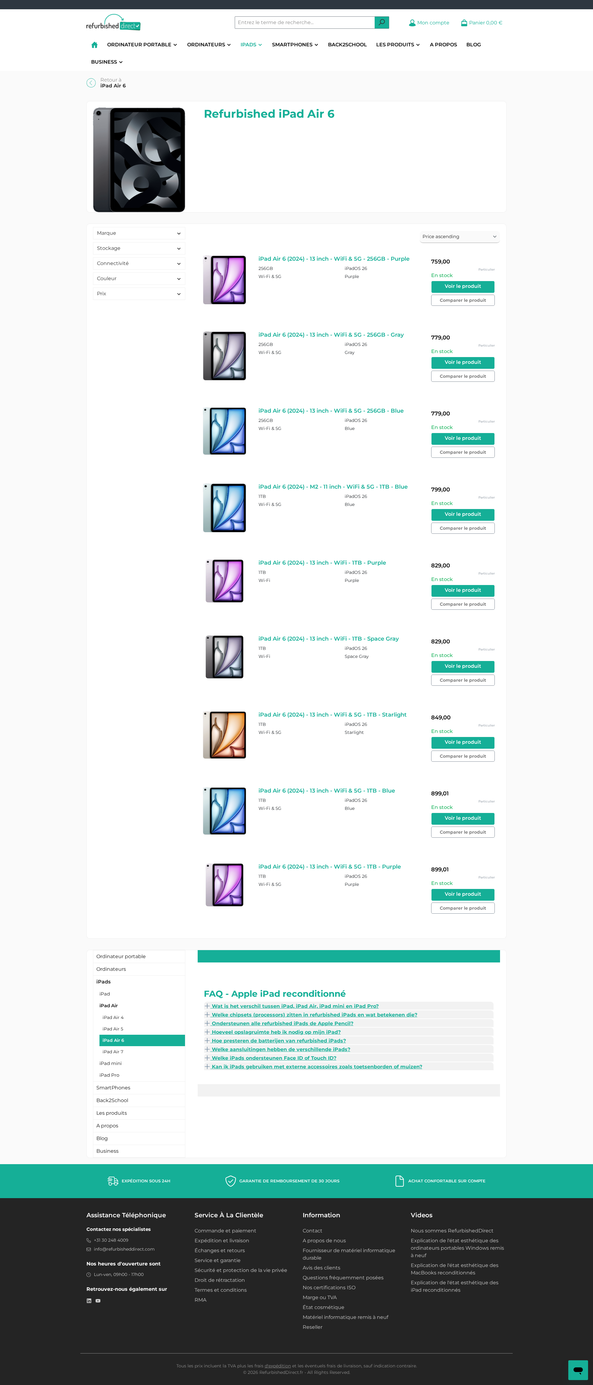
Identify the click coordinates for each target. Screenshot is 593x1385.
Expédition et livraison (222, 1241)
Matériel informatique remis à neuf (345, 1317)
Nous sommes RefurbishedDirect (452, 1231)
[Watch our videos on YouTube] (98, 1300)
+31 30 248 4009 (111, 1240)
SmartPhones (113, 1088)
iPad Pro (109, 1075)
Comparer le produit (463, 300)
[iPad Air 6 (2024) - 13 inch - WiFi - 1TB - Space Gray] (224, 657)
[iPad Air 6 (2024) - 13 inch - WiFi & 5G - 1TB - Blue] (224, 811)
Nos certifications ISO (329, 1287)
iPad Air (108, 1005)
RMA (200, 1300)
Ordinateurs (111, 969)
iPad (104, 994)
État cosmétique (323, 1307)
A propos (107, 1126)
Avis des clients (321, 1268)
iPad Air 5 (113, 1029)
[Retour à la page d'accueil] (113, 23)
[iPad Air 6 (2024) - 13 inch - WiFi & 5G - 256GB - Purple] (224, 280)
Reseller (312, 1327)
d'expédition (278, 1366)
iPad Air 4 (113, 1017)
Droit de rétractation (220, 1280)
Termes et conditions (221, 1290)
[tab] (349, 1006)
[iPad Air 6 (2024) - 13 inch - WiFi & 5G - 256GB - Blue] (224, 431)
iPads (103, 982)
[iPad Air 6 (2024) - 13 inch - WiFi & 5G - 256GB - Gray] (224, 356)
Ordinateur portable (121, 956)
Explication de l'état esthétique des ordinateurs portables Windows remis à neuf (457, 1248)
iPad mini (110, 1063)
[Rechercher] (382, 22)
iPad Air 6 (113, 1040)
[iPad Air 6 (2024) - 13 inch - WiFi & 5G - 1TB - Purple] (224, 885)
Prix (101, 294)
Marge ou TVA (320, 1297)
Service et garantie (218, 1260)
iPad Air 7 (113, 1052)
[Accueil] (94, 44)
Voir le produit (463, 286)
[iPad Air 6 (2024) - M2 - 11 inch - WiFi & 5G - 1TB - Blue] (224, 508)
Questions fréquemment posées (343, 1278)
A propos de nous (324, 1241)
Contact (312, 1231)
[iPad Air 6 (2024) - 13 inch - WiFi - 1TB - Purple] (224, 581)
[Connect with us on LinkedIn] (89, 1300)
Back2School (112, 1100)
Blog (102, 1138)
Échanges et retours (220, 1250)
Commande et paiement (225, 1231)
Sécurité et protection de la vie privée (241, 1270)
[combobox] (305, 22)
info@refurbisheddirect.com (124, 1249)
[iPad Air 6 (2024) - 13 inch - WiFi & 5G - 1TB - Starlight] (224, 735)
